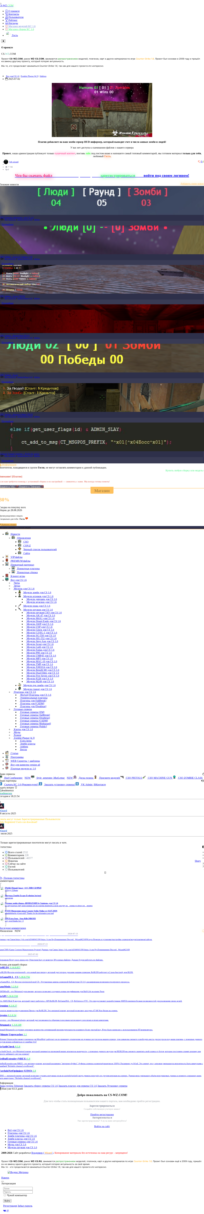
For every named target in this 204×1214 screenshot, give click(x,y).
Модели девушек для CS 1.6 (41, 599)
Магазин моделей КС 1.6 (22, 26)
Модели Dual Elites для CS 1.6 (42, 673)
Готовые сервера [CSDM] (34, 720)
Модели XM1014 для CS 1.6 (41, 667)
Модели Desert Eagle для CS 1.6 (43, 621)
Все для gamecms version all (25, 764)
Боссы (23, 749)
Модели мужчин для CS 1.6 (41, 602)
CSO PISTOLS (133, 777)
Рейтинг (13, 20)
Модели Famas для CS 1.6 (40, 650)
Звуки (16, 585)
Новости (15, 534)
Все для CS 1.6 (12, 76)
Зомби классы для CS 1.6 (21, 1138)
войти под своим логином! (166, 175)
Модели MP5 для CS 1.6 (39, 658)
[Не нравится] (199, 161)
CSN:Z (27, 545)
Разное (17, 735)
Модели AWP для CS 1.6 (39, 624)
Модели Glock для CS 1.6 (40, 629)
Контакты (13, 14)
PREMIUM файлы (20, 561)
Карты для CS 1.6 (23, 729)
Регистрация (10, 1205)
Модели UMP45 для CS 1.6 (41, 655)
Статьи (14, 753)
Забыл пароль (25, 1205)
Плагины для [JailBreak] (33, 700)
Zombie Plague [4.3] (29, 76)
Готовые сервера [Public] (33, 726)
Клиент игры (17, 576)
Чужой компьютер (17, 1195)
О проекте (14, 11)
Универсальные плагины (33, 697)
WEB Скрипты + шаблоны (25, 761)
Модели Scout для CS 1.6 (40, 644)
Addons (43, 76)
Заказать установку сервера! (60, 784)
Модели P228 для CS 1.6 (39, 678)
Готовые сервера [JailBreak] (35, 715)
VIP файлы (16, 557)
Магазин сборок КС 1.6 (21, 29)
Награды (13, 23)
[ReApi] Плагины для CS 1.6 (35, 695)
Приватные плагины (28, 568)
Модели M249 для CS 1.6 (40, 681)
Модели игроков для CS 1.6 (38, 596)
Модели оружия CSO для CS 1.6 (44, 612)
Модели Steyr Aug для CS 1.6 (42, 641)
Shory (198, 861)
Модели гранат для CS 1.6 (37, 689)
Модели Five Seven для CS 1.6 (42, 675)
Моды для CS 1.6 (17, 1144)
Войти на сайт (102, 1126)
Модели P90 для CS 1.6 (39, 652)
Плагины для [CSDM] (32, 703)
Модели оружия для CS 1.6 (38, 609)
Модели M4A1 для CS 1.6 (40, 618)
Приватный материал (22, 564)
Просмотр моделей (109, 777)
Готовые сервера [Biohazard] (35, 723)
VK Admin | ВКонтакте (93, 784)
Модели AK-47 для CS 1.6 (40, 615)
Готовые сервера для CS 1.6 (23, 1141)
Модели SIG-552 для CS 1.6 (41, 638)
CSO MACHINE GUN (160, 777)
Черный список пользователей (40, 549)
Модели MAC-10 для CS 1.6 (41, 661)
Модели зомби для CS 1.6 (37, 592)
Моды (16, 732)
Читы (16, 583)
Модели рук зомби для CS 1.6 (39, 685)
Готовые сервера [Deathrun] (35, 718)
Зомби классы (27, 743)
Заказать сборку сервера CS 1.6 (41, 1085)
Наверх (5, 1177)
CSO (26, 541)
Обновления (23, 538)
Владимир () (42, 1152)
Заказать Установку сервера (112, 1085)
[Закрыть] (3, 41)
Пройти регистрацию (102, 1114)
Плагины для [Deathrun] (33, 706)
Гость (14, 35)
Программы (17, 757)
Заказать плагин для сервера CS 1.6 (77, 1085)
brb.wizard (13, 162)
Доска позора (86, 777)
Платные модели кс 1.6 (23, 768)
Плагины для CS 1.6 (24, 692)
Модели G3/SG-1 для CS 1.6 (41, 632)
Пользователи (16, 17)
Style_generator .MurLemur (54, 777)
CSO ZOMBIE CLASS (190, 777)
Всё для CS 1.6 (16, 1130)
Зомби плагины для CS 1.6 (22, 1136)
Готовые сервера (22, 709)
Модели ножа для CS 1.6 (36, 606)
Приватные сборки (27, 572)
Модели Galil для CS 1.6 (39, 647)
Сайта (26, 553)
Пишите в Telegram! (30, 486)
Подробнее (8, 224)
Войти (7, 1201)
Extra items (26, 740)
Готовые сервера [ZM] (32, 712)
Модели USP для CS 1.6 (39, 627)
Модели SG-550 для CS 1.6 (41, 635)
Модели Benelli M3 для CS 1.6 (42, 670)
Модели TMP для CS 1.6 (39, 664)
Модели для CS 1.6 (23, 588)
